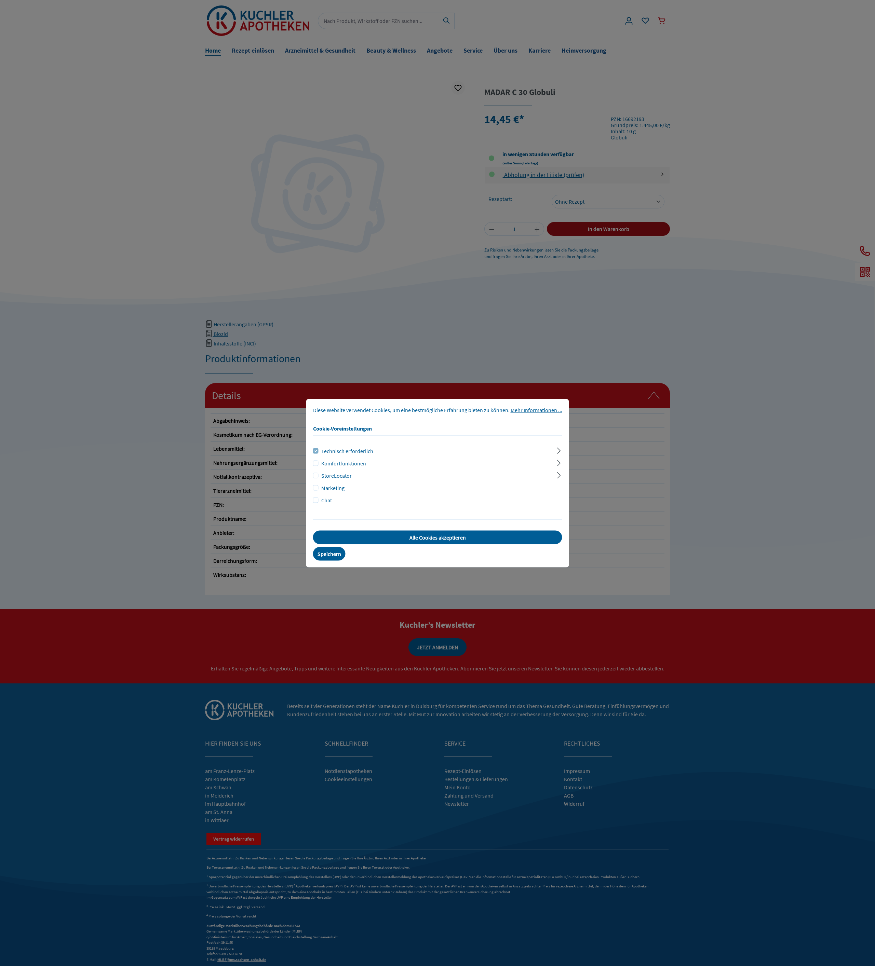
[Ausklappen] (558, 449)
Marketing (333, 487)
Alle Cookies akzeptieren (437, 537)
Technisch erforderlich (347, 450)
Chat (326, 499)
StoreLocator (336, 475)
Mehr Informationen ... (536, 409)
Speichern (329, 553)
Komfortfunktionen (343, 463)
